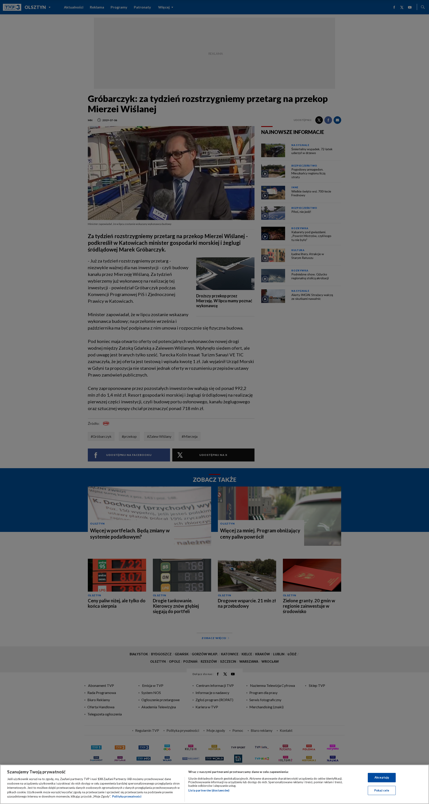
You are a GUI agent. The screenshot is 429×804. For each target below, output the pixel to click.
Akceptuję (381, 777)
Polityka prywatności (126, 796)
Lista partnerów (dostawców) (208, 790)
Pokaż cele (381, 790)
